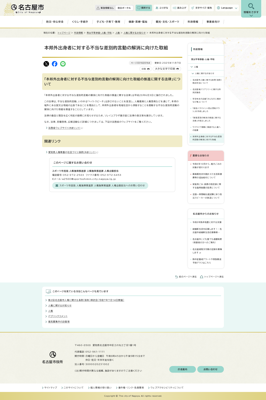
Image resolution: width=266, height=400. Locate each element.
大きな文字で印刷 (165, 69)
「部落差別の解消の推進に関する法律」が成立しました (207, 119)
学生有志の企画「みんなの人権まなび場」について (207, 100)
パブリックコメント (58, 316)
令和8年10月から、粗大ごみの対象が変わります (207, 165)
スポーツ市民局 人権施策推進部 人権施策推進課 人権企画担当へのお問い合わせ (102, 185)
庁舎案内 (182, 369)
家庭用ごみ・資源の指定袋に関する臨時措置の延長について (207, 186)
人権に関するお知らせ (135, 33)
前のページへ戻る (188, 277)
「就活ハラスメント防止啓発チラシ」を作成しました (206, 109)
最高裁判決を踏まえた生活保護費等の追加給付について (207, 175)
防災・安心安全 (55, 22)
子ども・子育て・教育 (108, 22)
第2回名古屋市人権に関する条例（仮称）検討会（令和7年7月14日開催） (86, 300)
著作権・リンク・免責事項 (131, 388)
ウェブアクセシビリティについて (167, 388)
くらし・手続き (80, 22)
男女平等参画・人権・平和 (99, 33)
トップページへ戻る (214, 277)
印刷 (144, 69)
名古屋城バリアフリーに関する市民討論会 (207, 91)
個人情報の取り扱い (101, 388)
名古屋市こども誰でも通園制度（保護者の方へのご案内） (207, 240)
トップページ (64, 33)
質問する (145, 8)
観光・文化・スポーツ (167, 22)
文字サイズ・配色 (203, 8)
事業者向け (213, 22)
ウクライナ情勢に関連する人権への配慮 (207, 128)
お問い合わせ (211, 369)
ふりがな (163, 8)
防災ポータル (124, 8)
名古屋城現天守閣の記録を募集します (207, 251)
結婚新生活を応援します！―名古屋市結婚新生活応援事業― (207, 230)
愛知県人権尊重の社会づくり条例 (72, 152)
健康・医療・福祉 (138, 22)
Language (227, 8)
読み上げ (181, 8)
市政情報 (193, 22)
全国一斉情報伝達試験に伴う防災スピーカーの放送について (207, 196)
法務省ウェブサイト (64, 128)
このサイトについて (74, 388)
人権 (117, 33)
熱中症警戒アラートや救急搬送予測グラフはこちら (207, 261)
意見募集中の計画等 (59, 321)
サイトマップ (50, 388)
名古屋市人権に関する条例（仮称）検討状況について (207, 81)
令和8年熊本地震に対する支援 (207, 222)
